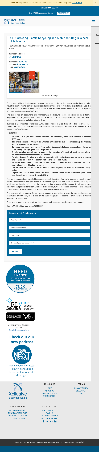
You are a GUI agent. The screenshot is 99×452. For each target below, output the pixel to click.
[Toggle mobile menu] (93, 21)
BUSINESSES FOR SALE (17, 413)
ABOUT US (49, 391)
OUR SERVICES (49, 396)
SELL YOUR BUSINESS (18, 411)
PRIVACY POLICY (81, 388)
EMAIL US (49, 413)
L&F (82, 442)
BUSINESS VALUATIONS (17, 416)
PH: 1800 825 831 (49, 411)
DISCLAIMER (81, 391)
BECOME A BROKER (49, 418)
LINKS (81, 393)
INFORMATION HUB (49, 393)
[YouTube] (51, 421)
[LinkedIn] (55, 421)
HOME (49, 388)
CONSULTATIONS (18, 418)
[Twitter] (47, 421)
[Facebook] (43, 421)
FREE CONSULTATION (49, 416)
